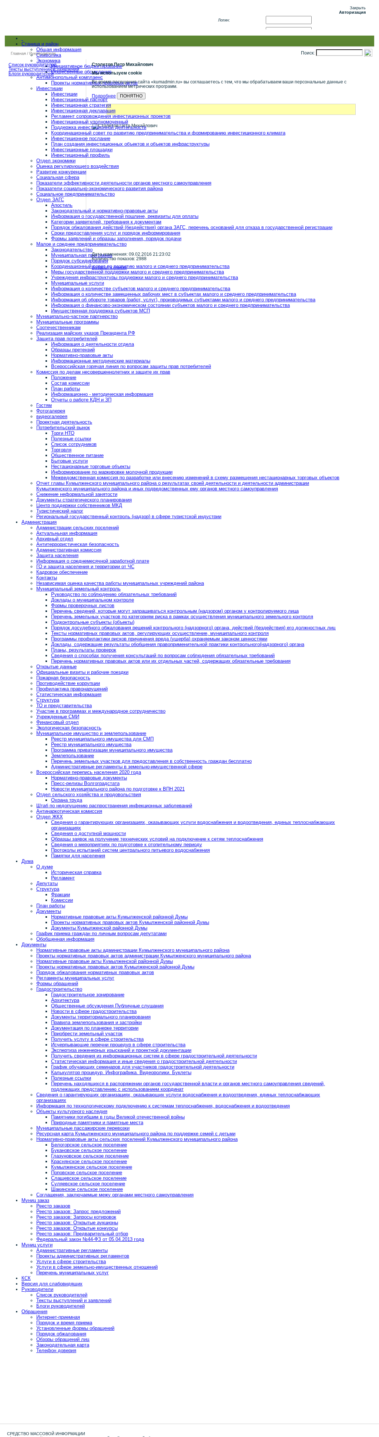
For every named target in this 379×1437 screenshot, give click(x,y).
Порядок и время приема (64, 1322)
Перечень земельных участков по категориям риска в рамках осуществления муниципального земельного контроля (182, 616)
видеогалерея (51, 416)
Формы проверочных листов (82, 605)
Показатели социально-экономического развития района (99, 188)
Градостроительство (59, 989)
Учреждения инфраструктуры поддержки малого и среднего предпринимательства (144, 277)
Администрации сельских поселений (77, 527)
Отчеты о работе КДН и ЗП (81, 400)
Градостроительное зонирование (87, 994)
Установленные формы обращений (75, 1328)
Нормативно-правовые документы (89, 778)
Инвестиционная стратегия (81, 105)
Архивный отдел (54, 539)
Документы (48, 911)
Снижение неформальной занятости (76, 494)
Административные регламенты (72, 1250)
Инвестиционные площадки (82, 149)
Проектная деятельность (64, 422)
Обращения (34, 1311)
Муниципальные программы (67, 322)
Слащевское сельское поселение (89, 1178)
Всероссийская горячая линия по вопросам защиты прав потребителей (131, 366)
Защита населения (57, 555)
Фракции (60, 894)
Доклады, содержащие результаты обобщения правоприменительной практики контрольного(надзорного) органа (177, 644)
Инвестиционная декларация (83, 110)
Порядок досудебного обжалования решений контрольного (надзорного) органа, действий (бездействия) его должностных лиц (193, 627)
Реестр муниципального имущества (91, 744)
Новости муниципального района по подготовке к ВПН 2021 (118, 789)
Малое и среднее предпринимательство (81, 244)
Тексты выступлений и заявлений (73, 1300)
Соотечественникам (58, 327)
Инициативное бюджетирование (86, 66)
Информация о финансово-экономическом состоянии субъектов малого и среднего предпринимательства (170, 305)
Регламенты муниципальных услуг (75, 978)
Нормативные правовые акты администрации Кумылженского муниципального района (132, 950)
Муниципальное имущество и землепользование (91, 733)
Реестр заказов (53, 1206)
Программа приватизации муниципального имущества (111, 750)
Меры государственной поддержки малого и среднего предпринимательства (137, 272)
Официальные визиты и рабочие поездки (82, 672)
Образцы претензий (73, 349)
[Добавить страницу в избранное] (350, 41)
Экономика (48, 60)
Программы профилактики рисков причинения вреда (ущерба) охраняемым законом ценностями (159, 639)
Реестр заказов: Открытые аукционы (77, 1222)
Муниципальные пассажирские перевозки (83, 1128)
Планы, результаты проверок (83, 650)
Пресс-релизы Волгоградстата (85, 783)
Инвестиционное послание (80, 138)
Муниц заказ (35, 1200)
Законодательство (72, 249)
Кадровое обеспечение (62, 572)
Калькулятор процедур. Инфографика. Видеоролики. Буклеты (121, 1072)
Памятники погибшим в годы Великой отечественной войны (118, 1117)
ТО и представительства (64, 705)
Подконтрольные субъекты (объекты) (92, 622)
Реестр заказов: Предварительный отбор (82, 1233)
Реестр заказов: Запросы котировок (76, 1217)
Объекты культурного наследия (71, 1111)
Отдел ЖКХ (49, 817)
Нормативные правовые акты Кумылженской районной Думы (119, 917)
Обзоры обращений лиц (62, 1339)
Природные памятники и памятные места (97, 1122)
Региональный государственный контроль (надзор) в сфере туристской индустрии (128, 516)
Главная (18, 53)
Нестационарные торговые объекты (90, 466)
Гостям (44, 405)
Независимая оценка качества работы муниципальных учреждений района (120, 583)
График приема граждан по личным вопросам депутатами (101, 933)
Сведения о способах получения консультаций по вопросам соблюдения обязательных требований (163, 655)
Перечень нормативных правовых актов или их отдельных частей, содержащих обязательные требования (171, 661)
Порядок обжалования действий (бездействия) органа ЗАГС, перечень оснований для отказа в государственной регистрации (191, 227)
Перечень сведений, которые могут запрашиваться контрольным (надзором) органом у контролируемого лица (175, 611)
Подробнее (104, 96)
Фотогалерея (50, 411)
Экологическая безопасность (68, 728)
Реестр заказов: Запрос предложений (78, 1211)
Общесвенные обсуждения (81, 72)
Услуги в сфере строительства (71, 1261)
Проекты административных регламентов (82, 1256)
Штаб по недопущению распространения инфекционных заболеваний (114, 805)
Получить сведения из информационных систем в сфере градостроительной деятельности (154, 1056)
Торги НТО (62, 433)
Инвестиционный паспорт (79, 99)
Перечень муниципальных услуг (72, 1272)
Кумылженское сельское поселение (91, 1167)
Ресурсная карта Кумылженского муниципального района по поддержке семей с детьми (135, 1133)
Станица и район (39, 44)
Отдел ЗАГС (50, 199)
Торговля (61, 450)
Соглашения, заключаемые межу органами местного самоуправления (115, 1195)
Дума (27, 861)
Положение (63, 377)
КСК (26, 1278)
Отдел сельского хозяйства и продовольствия (88, 794)
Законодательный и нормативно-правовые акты (104, 210)
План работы (65, 388)
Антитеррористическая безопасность (77, 544)
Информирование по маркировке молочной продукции (111, 472)
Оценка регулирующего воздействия (77, 166)
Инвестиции (49, 88)
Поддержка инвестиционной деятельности (98, 127)
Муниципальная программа (81, 255)
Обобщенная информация (65, 939)
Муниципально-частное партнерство (77, 316)
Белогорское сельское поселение (89, 1145)
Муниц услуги (37, 1245)
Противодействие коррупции (68, 683)
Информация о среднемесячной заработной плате (92, 561)
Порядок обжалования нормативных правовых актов (95, 972)
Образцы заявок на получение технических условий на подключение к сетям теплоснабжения (157, 839)
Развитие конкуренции (61, 172)
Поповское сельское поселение (86, 1172)
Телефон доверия (56, 1350)
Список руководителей (61, 1295)
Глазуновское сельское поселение (90, 1156)
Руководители (37, 1289)
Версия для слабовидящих (52, 1284)
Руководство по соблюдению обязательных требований (114, 594)
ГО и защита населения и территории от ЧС (85, 566)
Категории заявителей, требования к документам (106, 222)
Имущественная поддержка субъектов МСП (100, 311)
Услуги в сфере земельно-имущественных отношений (97, 1267)
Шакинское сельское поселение (87, 1189)
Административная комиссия (68, 550)
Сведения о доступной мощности (88, 833)
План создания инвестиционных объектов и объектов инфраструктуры (130, 144)
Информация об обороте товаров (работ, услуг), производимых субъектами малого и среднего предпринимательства (183, 299)
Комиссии (62, 900)
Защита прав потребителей (66, 338)
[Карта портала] (368, 41)
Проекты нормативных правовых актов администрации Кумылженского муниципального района (143, 955)
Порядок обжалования (61, 1334)
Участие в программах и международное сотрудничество (100, 711)
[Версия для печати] (359, 41)
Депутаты (47, 883)
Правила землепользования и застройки (96, 1022)
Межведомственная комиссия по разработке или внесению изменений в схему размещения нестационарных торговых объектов (195, 477)
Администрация (39, 522)
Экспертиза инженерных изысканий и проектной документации (121, 1050)
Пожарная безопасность (63, 678)
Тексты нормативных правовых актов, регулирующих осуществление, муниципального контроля (160, 633)
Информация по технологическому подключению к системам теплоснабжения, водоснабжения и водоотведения (163, 1106)
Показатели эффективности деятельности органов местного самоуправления (123, 183)
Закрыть (358, 8)
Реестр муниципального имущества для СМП (102, 739)
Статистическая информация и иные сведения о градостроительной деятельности (144, 1061)
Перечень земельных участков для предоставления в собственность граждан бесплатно (151, 761)
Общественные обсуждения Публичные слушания (107, 1006)
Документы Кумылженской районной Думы (99, 928)
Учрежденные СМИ (57, 716)
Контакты (46, 577)
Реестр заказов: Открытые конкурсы (77, 1228)
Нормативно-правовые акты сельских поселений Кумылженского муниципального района (137, 1139)
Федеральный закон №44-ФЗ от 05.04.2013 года (90, 1239)
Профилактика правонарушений (72, 689)
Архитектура (65, 1000)
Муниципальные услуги (77, 283)
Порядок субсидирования (79, 261)
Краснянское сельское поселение (89, 1161)
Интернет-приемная (58, 1317)
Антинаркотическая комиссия (69, 811)
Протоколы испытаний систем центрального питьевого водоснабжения (130, 850)
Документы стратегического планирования (84, 500)
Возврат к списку (109, 267)
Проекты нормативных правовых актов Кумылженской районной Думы (130, 922)
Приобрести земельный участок (87, 1033)
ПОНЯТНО (131, 96)
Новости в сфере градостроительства (94, 1011)
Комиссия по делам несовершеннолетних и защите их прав (103, 372)
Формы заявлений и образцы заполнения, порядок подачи (116, 238)
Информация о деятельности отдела (92, 344)
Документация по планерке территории (94, 1028)
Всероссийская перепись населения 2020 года (88, 772)
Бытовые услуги (69, 461)
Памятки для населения (78, 855)
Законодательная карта (62, 1345)
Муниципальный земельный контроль (78, 589)
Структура (47, 700)
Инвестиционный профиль (80, 155)
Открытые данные (56, 666)
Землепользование (72, 755)
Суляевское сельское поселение (88, 1183)
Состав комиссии (70, 383)
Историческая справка (76, 872)
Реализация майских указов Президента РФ (85, 333)
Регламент (63, 878)
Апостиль (62, 205)
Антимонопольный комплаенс (69, 77)
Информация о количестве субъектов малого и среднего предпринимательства (140, 288)
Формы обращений (57, 983)
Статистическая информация (68, 694)
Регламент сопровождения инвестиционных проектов (111, 116)
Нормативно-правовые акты (82, 355)
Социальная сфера (57, 177)
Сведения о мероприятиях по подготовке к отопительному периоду (126, 844)
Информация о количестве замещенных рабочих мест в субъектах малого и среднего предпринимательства (173, 294)
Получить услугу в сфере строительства (97, 1039)
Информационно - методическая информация (102, 394)
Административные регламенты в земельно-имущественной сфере (126, 766)
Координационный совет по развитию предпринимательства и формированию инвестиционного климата (168, 133)
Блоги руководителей (60, 1306)
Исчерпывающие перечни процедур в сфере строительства (118, 1044)
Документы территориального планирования (101, 1017)
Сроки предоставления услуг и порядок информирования (115, 233)
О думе (44, 867)
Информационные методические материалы (100, 361)
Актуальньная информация (66, 533)
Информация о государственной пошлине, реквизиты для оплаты (124, 216)
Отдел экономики (56, 160)
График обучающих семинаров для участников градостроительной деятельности (142, 1067)
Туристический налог (59, 511)
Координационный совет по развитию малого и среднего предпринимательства (140, 266)
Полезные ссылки (71, 438)
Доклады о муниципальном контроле (92, 600)
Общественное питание (77, 455)
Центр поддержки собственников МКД (79, 505)
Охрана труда (66, 800)
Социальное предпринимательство (75, 194)
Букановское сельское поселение (89, 1150)
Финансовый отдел (57, 722)
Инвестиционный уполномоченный (89, 122)
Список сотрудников (74, 444)
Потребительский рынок (63, 427)
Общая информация (58, 49)
